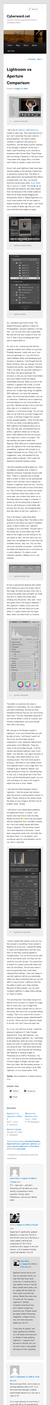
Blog (18, 45)
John (12, 1376)
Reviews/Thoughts (32, 1141)
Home (10, 45)
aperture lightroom (19, 1146)
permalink (22, 1148)
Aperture (33, 129)
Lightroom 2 (16, 185)
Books (34, 45)
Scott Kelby (35, 183)
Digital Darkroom (13, 1143)
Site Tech (11, 51)
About (26, 45)
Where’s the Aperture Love (31, 1115)
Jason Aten (14, 1178)
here (8, 1079)
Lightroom (22, 129)
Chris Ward (34, 1146)
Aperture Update (14, 1129)
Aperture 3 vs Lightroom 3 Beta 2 (14, 1116)
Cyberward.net (18, 16)
